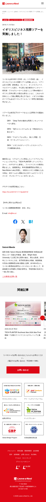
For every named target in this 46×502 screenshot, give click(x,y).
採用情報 (16, 454)
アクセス (18, 458)
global (5, 20)
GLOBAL (34, 454)
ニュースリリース (15, 20)
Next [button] (42, 318)
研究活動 (20, 451)
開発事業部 (28, 451)
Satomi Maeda (8, 247)
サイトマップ (26, 458)
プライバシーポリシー (23, 461)
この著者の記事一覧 (9, 276)
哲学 (10, 454)
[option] (23, 320)
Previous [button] (3, 318)
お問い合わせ (23, 370)
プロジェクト (11, 451)
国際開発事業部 (28, 20)
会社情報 (36, 451)
